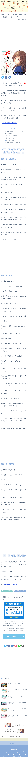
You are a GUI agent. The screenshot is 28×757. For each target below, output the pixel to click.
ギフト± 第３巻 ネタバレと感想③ (13, 142)
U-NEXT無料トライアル (14, 636)
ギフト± (4, 590)
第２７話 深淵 (10, 138)
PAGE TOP (14, 743)
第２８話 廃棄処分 (11, 140)
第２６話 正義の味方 (11, 135)
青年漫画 (11, 590)
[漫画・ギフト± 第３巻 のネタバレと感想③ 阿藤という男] (9, 77)
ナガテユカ (23, 590)
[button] (25, 375)
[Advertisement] (14, 34)
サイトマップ (20, 752)
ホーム (7, 752)
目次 (12, 128)
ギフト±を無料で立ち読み (9, 123)
